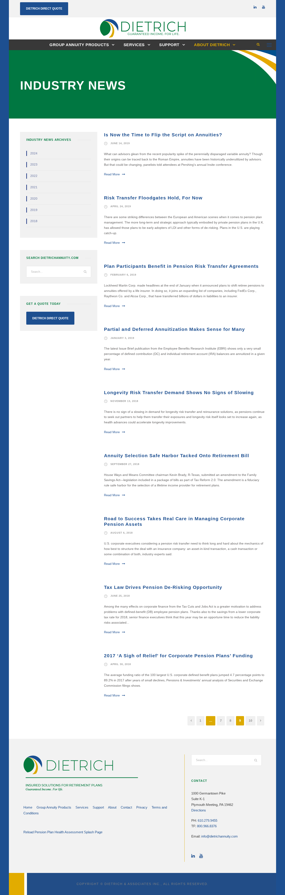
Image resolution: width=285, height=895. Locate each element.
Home (27, 807)
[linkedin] (255, 7)
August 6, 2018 (121, 532)
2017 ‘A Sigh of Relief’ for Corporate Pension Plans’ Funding (178, 655)
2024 (33, 153)
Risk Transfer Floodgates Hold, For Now (153, 197)
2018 (33, 221)
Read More (112, 174)
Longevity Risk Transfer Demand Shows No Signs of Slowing (179, 392)
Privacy (141, 807)
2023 (33, 164)
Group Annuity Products (79, 45)
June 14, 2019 (120, 143)
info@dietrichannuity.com (219, 836)
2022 (33, 176)
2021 (33, 187)
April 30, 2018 (120, 664)
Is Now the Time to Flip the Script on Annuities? (163, 134)
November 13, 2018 (124, 401)
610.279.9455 (207, 820)
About (112, 807)
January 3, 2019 (122, 338)
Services (134, 45)
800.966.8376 (207, 826)
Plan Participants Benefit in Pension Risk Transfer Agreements (181, 266)
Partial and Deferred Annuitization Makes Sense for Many (174, 329)
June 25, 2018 (120, 595)
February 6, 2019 (123, 274)
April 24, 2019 (120, 206)
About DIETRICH (212, 45)
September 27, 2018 (124, 464)
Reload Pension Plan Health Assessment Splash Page (62, 832)
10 (250, 720)
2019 (33, 210)
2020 (33, 198)
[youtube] (263, 7)
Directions (198, 810)
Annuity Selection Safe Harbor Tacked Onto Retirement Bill (176, 455)
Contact (126, 807)
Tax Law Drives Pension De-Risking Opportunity (163, 587)
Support (169, 45)
